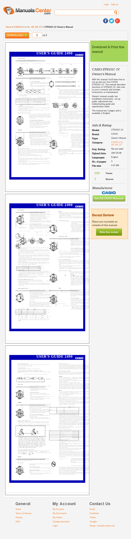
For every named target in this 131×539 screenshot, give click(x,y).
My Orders (57, 517)
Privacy (19, 517)
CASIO (17, 27)
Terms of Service (23, 513)
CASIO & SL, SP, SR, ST (117, 143)
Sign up (114, 4)
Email (92, 509)
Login (106, 4)
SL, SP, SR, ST (34, 27)
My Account (58, 509)
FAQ (18, 521)
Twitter (93, 517)
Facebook (94, 513)
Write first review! (109, 232)
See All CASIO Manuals (109, 198)
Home (9, 27)
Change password (61, 521)
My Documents (60, 513)
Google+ (93, 521)
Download (15, 35)
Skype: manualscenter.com (102, 526)
